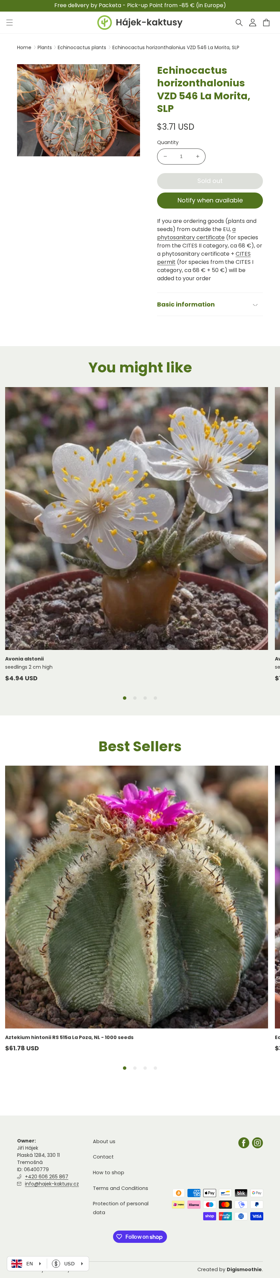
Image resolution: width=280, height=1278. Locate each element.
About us (104, 1141)
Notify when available (210, 200)
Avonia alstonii (24, 658)
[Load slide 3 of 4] (145, 698)
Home (24, 47)
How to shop (108, 1172)
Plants (45, 47)
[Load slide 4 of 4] (155, 698)
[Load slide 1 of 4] (125, 698)
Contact (103, 1156)
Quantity (168, 142)
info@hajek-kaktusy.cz (52, 1183)
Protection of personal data (121, 1208)
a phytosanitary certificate (196, 233)
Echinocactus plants (83, 47)
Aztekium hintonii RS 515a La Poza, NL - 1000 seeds (69, 1037)
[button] (239, 22)
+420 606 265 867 (46, 1176)
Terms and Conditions (120, 1188)
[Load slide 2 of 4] (135, 698)
